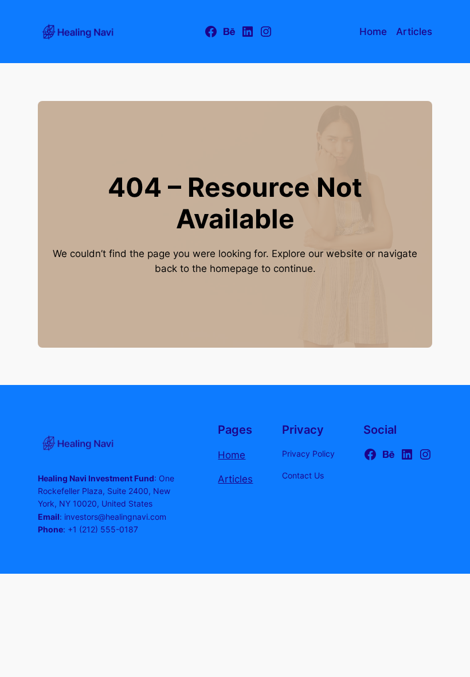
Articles (235, 479)
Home (231, 455)
